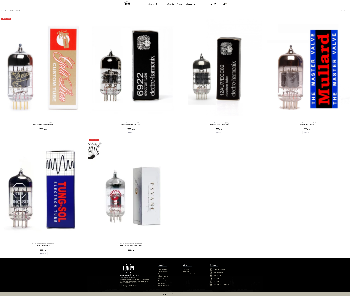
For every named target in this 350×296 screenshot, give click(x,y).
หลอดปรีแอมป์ (42, 122)
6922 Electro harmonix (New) (131, 124)
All (349, 11)
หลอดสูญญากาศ (50, 122)
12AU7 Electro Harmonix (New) (219, 124)
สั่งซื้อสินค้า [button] (131, 132)
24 (346, 11)
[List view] (5, 10)
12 (344, 11)
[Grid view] (1, 10)
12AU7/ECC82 (35, 122)
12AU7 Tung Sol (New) (43, 245)
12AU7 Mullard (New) (307, 124)
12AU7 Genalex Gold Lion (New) (43, 124)
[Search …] (210, 4)
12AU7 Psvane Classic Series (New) (131, 245)
